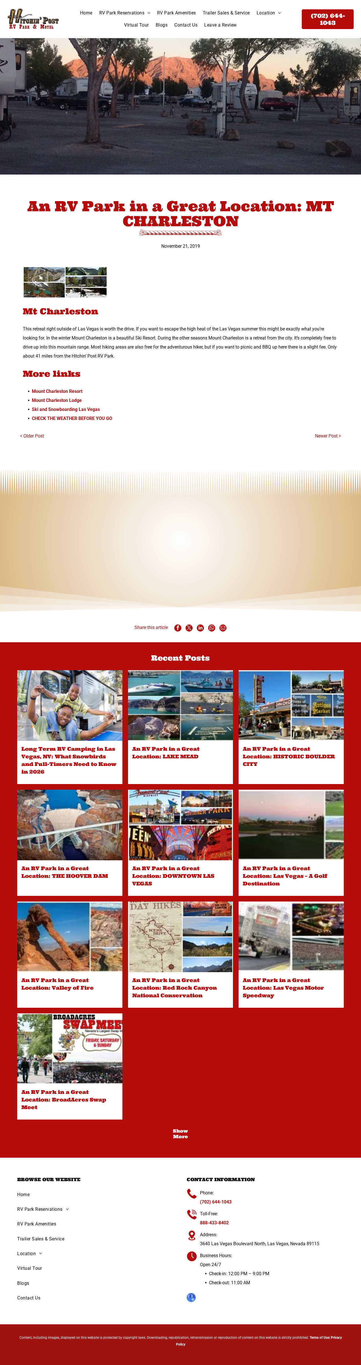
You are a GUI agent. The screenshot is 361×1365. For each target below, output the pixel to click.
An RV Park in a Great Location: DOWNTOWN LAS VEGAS (173, 876)
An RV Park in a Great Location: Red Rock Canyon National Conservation (174, 988)
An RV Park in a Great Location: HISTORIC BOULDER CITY (289, 756)
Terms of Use (319, 1338)
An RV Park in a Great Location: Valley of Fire (57, 984)
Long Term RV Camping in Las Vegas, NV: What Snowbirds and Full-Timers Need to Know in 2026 (68, 760)
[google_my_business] (191, 1298)
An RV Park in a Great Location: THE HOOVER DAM (64, 872)
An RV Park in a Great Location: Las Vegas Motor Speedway (283, 988)
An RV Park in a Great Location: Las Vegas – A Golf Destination (285, 876)
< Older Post (32, 436)
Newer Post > (328, 436)
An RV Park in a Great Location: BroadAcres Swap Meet (63, 1100)
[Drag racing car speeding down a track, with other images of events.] (291, 937)
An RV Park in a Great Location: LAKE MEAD (165, 753)
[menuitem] (86, 13)
